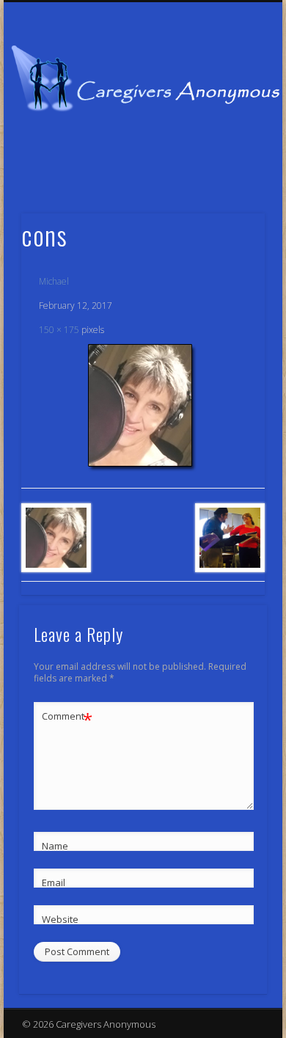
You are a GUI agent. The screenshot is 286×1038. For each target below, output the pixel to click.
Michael (54, 281)
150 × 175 (59, 330)
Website (60, 919)
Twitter (156, 166)
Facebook (126, 166)
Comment (67, 718)
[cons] (143, 408)
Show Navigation (228, 131)
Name (55, 845)
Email (53, 882)
